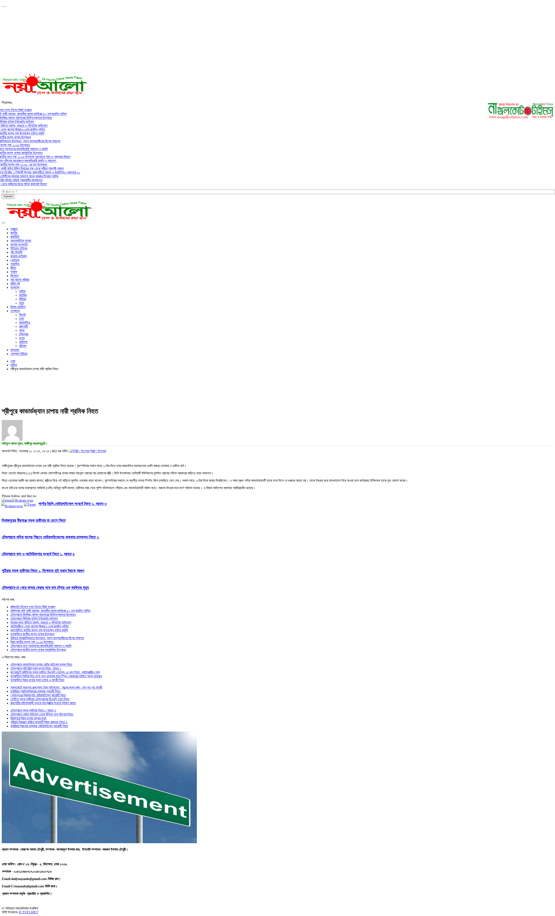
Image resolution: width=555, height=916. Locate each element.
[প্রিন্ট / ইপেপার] (79, 451)
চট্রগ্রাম (23, 334)
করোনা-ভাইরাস (18, 256)
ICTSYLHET (28, 912)
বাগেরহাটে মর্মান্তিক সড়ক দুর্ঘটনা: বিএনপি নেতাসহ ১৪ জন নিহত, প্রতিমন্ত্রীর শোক (55, 672)
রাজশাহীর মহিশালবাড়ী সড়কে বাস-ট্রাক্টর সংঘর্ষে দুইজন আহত (43, 703)
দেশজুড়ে (15, 311)
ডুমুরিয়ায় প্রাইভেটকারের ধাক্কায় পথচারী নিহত (35, 691)
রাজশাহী (23, 326)
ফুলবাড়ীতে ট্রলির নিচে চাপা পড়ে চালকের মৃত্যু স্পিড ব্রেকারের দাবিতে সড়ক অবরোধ (56, 676)
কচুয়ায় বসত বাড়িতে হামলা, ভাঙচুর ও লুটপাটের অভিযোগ (40, 622)
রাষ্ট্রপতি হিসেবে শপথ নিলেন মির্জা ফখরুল (32, 607)
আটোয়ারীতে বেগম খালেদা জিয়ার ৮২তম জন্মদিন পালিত (39, 626)
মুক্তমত (14, 350)
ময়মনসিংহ (24, 322)
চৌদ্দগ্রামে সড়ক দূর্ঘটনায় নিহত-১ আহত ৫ (33, 710)
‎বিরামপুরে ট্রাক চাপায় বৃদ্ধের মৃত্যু (28, 718)
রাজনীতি (14, 237)
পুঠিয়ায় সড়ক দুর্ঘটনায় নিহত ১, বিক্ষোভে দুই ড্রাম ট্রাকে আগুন (43, 570)
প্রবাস (13, 272)
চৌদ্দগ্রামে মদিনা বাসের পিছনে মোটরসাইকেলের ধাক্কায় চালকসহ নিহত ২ (51, 537)
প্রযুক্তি (15, 264)
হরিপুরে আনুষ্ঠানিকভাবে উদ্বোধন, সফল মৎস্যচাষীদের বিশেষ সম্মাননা (47, 638)
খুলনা (21, 330)
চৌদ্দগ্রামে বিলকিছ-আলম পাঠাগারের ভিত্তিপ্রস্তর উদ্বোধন (43, 615)
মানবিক (23, 295)
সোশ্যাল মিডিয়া (18, 354)
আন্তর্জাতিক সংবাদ (20, 240)
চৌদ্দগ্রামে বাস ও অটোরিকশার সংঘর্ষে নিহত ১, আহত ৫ (38, 554)
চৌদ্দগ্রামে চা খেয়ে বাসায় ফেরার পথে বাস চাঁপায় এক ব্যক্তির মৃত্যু (46, 587)
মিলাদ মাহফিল (18, 307)
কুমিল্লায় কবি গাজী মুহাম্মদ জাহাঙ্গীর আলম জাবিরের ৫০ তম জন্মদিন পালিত (50, 611)
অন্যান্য (15, 287)
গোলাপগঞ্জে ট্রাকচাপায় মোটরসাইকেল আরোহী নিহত (38, 695)
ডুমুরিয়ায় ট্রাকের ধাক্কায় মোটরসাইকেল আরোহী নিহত (39, 726)
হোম (12, 361)
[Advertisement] (277, 41)
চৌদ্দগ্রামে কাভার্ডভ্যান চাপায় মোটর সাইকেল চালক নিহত (41, 664)
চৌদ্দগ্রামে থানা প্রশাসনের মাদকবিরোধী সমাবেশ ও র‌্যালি (40, 646)
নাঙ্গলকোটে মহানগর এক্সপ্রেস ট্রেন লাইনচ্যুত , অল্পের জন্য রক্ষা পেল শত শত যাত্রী (56, 687)
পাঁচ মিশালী (16, 252)
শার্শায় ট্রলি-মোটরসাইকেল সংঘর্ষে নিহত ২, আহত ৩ (72, 503)
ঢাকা (21, 319)
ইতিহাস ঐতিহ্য (18, 248)
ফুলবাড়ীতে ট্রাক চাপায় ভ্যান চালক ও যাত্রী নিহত (37, 680)
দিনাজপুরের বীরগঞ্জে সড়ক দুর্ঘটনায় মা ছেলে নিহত (33, 520)
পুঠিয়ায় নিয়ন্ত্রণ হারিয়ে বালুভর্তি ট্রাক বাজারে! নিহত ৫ (39, 722)
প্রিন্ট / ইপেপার (98, 451)
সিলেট (22, 315)
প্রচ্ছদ (14, 229)
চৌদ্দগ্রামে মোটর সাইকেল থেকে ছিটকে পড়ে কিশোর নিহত (42, 714)
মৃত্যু (21, 303)
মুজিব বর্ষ (15, 283)
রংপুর (21, 338)
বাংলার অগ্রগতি (19, 244)
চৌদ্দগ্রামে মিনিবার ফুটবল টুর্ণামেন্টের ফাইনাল (34, 618)
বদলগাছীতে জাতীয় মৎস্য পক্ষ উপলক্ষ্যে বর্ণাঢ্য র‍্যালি (39, 630)
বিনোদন (14, 276)
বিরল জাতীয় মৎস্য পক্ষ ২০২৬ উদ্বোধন (32, 642)
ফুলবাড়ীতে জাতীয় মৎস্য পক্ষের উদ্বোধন (32, 634)
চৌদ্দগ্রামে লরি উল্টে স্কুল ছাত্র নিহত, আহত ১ (35, 668)
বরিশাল (22, 346)
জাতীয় (13, 233)
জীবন (13, 268)
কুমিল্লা (23, 342)
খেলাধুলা (14, 260)
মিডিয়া (22, 299)
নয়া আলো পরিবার (19, 279)
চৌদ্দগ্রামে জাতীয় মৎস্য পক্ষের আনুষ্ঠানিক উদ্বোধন (38, 650)
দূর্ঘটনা (22, 291)
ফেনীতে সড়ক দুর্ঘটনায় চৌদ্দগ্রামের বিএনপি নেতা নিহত (39, 699)
